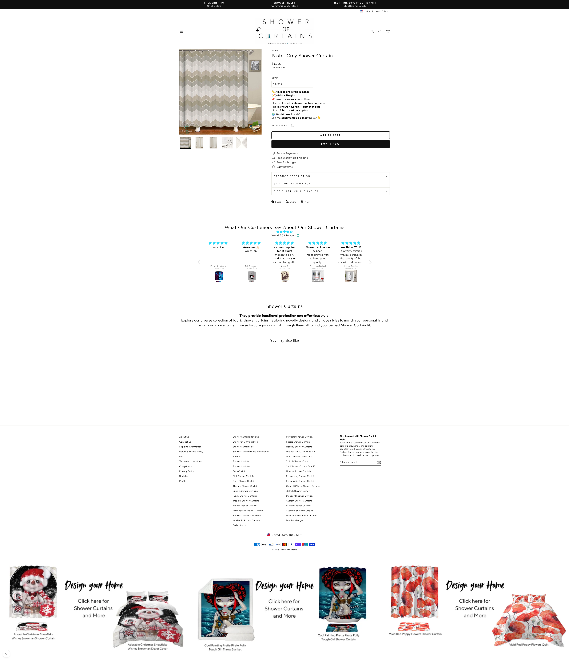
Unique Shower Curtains (245, 490)
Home (274, 50)
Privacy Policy (186, 471)
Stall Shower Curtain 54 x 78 (300, 466)
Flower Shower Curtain (245, 505)
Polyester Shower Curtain (299, 436)
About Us (184, 436)
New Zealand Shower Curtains (301, 515)
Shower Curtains (241, 466)
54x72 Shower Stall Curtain (300, 456)
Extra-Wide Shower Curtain (300, 481)
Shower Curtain (241, 461)
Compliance (185, 466)
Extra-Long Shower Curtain (300, 476)
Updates (183, 476)
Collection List (240, 525)
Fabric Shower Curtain (298, 441)
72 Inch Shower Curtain (298, 461)
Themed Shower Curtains (246, 486)
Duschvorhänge (294, 520)
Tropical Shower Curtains (246, 500)
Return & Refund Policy (191, 451)
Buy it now (330, 144)
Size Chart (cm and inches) (297, 191)
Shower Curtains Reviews (246, 436)
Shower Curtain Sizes (244, 446)
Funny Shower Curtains (245, 495)
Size (274, 78)
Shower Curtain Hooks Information (251, 451)
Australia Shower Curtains (299, 510)
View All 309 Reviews (283, 235)
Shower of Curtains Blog (245, 441)
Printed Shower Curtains (298, 505)
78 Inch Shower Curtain (298, 490)
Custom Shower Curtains (299, 500)
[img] (284, 232)
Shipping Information (292, 183)
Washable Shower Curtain (246, 520)
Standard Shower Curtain (299, 495)
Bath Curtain (239, 471)
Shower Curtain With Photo (247, 515)
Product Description (292, 176)
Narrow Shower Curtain (298, 471)
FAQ (181, 456)
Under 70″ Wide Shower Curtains (303, 486)
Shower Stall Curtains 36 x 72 (301, 451)
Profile (182, 481)
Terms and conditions (190, 461)
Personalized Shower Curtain (248, 510)
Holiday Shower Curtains (299, 446)
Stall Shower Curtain (243, 476)
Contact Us (185, 441)
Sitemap (237, 456)
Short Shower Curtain (244, 481)
